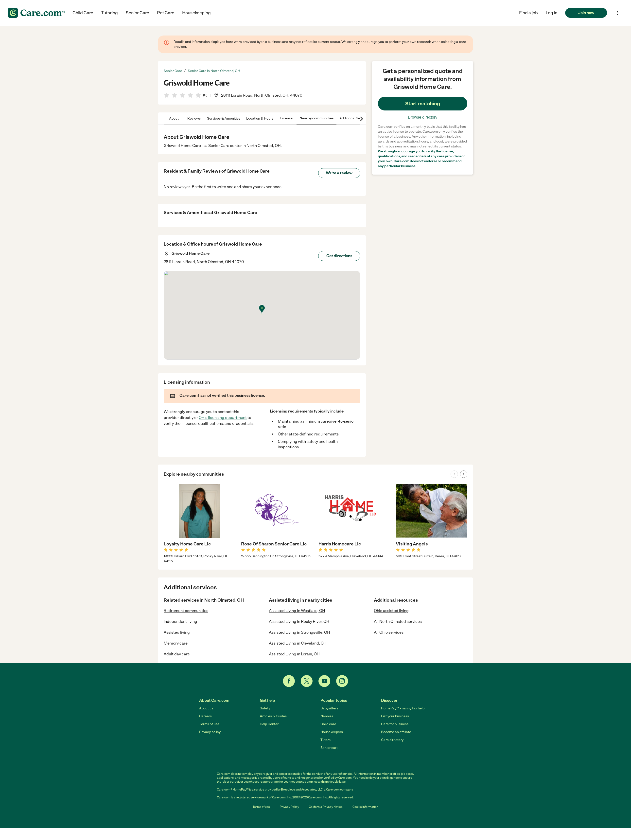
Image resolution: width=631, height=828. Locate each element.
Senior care (329, 748)
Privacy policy (210, 732)
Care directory (392, 740)
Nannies (326, 716)
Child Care (82, 13)
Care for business (394, 724)
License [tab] (286, 118)
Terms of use (209, 724)
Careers (205, 716)
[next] (463, 474)
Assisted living (177, 632)
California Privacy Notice (326, 807)
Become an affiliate (396, 732)
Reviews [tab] (194, 118)
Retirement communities (186, 610)
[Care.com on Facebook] (289, 681)
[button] (551, 13)
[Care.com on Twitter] (307, 681)
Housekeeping (196, 13)
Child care (328, 724)
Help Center (269, 724)
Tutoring (109, 13)
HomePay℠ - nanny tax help (402, 708)
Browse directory (422, 117)
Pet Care (165, 13)
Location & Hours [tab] (259, 118)
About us (206, 708)
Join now (586, 12)
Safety (265, 708)
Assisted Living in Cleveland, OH (298, 643)
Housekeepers (331, 732)
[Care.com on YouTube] (324, 681)
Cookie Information (365, 807)
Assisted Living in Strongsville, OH (299, 632)
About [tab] (174, 118)
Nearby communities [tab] (316, 118)
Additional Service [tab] (353, 118)
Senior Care (137, 13)
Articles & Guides (273, 716)
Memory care (176, 643)
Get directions (339, 255)
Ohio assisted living (391, 610)
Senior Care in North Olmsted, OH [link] (214, 71)
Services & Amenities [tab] (223, 118)
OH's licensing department (223, 417)
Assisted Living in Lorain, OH (294, 654)
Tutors (325, 740)
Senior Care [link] (173, 71)
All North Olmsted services (398, 621)
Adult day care (177, 654)
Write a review (339, 173)
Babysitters (329, 708)
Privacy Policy (289, 807)
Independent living (180, 621)
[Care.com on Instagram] (342, 681)
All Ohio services (388, 632)
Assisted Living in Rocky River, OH (299, 621)
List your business (395, 716)
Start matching (422, 104)
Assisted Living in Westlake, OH (297, 610)
